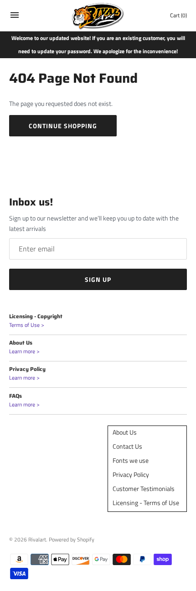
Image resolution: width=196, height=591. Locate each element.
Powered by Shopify (71, 540)
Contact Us (127, 446)
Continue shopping (63, 125)
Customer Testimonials (144, 488)
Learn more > (24, 351)
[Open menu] (14, 17)
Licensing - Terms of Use (146, 502)
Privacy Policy (131, 474)
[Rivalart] (98, 15)
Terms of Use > (26, 325)
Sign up (98, 279)
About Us (125, 432)
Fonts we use (131, 460)
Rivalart (37, 540)
